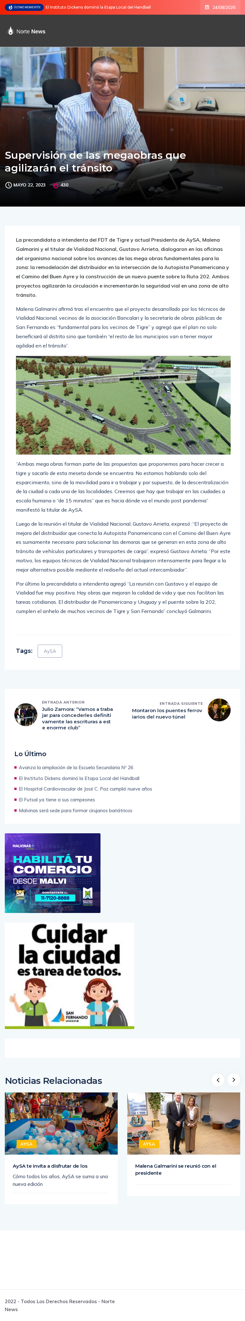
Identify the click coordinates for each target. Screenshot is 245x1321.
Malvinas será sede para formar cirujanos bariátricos (75, 810)
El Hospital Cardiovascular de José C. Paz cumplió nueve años (85, 789)
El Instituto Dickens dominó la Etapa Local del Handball (98, 7)
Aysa (26, 1144)
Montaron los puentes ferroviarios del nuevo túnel (167, 713)
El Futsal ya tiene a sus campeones (57, 800)
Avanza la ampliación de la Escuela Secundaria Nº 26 (76, 767)
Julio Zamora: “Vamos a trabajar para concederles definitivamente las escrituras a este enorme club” (77, 718)
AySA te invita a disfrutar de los (50, 1166)
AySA (50, 651)
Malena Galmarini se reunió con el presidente (175, 1169)
